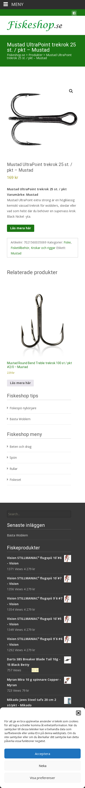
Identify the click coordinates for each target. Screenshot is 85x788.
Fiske (67, 242)
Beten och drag (20, 446)
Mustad (16, 253)
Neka (42, 765)
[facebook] (74, 14)
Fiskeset (15, 480)
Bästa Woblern (20, 419)
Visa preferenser (42, 778)
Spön (13, 457)
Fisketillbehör (20, 248)
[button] (78, 713)
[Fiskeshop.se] (31, 24)
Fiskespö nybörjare (23, 408)
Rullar (13, 469)
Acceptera (42, 753)
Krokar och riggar (43, 248)
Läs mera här (20, 228)
